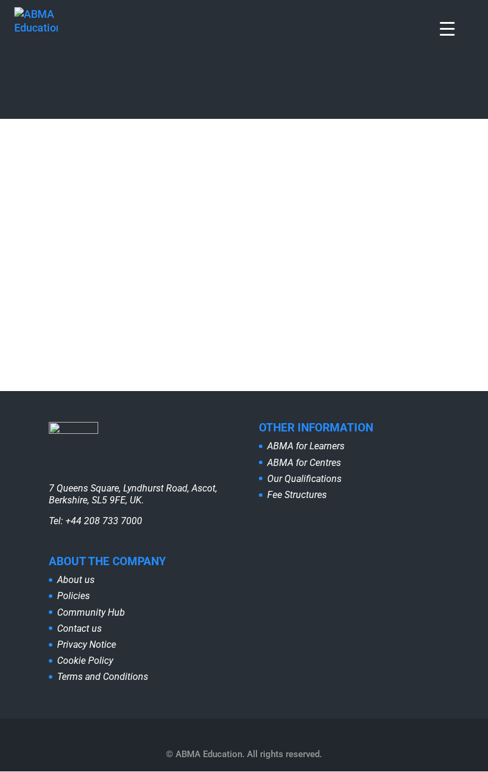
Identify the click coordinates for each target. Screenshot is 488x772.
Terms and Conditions (102, 676)
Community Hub (91, 612)
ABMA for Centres (304, 462)
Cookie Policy (85, 660)
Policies (73, 595)
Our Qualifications (304, 478)
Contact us (79, 628)
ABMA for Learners (306, 446)
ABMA (47, 177)
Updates (185, 177)
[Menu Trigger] (447, 28)
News (147, 177)
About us (76, 579)
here (381, 248)
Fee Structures (297, 494)
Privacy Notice (86, 644)
